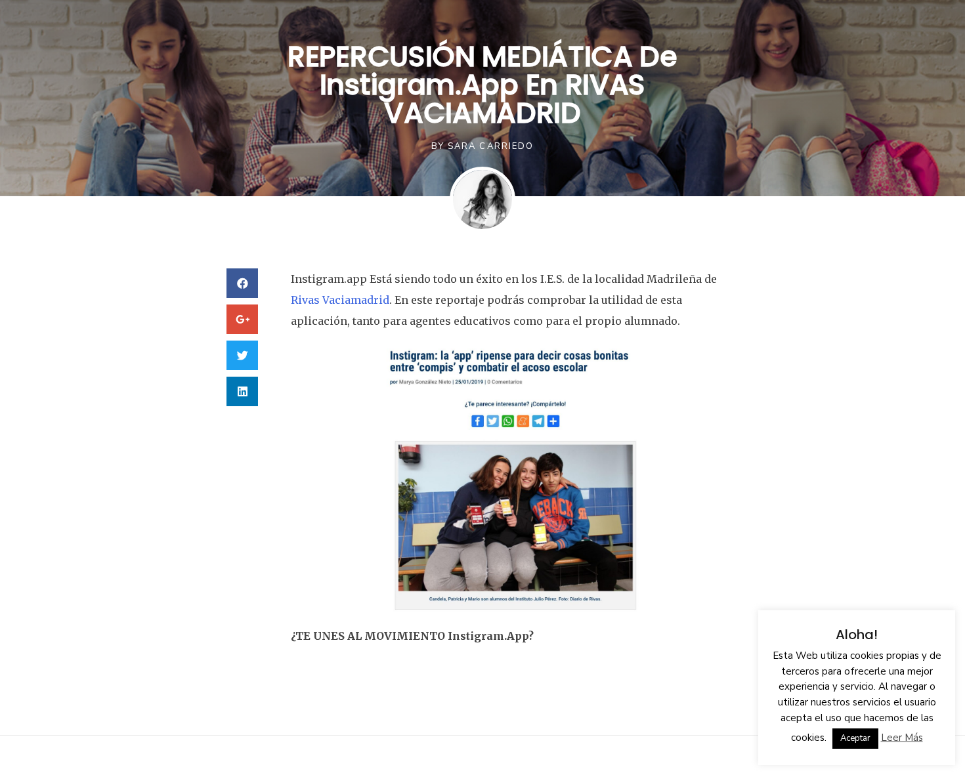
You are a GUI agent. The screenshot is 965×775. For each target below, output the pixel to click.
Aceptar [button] (855, 738)
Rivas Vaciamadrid (340, 299)
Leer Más (902, 737)
